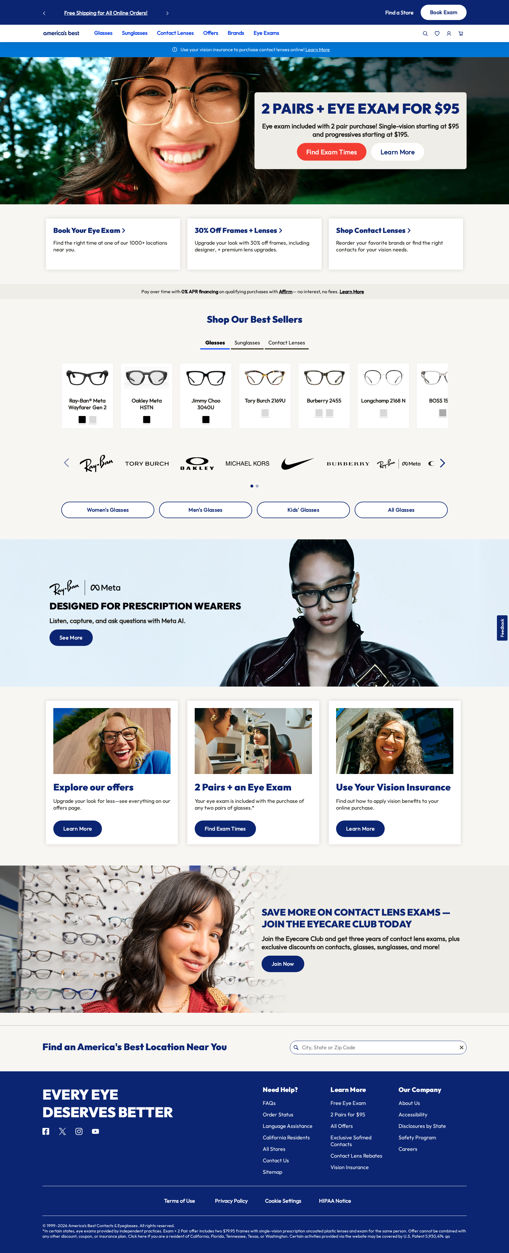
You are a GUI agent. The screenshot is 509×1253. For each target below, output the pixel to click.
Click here (137, 1236)
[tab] (215, 343)
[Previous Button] (44, 12)
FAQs (269, 1103)
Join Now (283, 963)
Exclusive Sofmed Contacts (350, 1141)
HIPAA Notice (335, 1200)
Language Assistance (288, 1126)
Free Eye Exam (348, 1103)
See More (71, 637)
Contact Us (276, 1160)
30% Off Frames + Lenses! (126, 12)
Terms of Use (179, 1200)
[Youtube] (95, 1131)
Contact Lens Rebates (356, 1155)
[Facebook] (45, 1131)
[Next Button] (167, 12)
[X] (62, 1131)
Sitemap (272, 1172)
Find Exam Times (331, 152)
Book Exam (443, 12)
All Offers (341, 1126)
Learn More (398, 152)
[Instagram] (78, 1131)
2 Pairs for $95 (347, 1114)
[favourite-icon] (437, 33)
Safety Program (417, 1137)
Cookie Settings (283, 1200)
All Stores (274, 1149)
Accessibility (413, 1114)
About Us (409, 1103)
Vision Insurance (349, 1167)
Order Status (278, 1114)
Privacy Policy (231, 1200)
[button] (390, 12)
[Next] (443, 463)
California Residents (286, 1137)
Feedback (502, 628)
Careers (408, 1149)
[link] (61, 33)
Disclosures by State (422, 1126)
